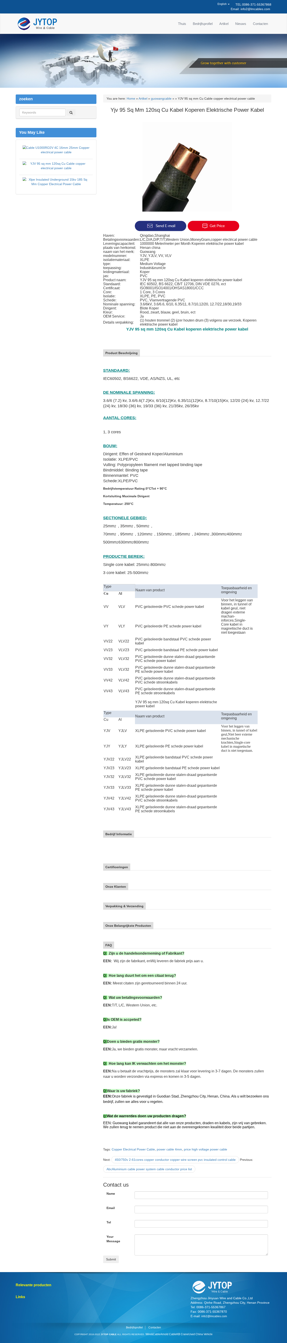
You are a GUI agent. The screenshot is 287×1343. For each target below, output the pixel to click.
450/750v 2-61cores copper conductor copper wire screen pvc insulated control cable (175, 1159)
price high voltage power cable (205, 1149)
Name (111, 1193)
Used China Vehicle (200, 1334)
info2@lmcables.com (255, 9)
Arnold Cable (168, 1334)
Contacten (260, 24)
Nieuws (240, 24)
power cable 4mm (169, 1149)
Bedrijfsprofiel (203, 24)
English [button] (222, 4)
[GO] (71, 112)
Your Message (113, 1239)
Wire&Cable (153, 1334)
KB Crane (182, 1334)
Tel (109, 1222)
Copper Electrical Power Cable (133, 1149)
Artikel (223, 24)
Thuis (182, 24)
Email (111, 1208)
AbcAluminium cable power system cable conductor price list (149, 1169)
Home (131, 98)
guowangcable (161, 98)
